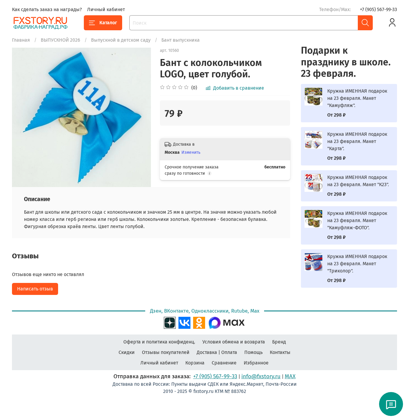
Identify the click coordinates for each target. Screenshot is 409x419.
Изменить (190, 152)
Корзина (195, 363)
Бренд (279, 342)
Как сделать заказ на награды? (47, 9)
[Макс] (227, 322)
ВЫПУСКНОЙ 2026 (60, 40)
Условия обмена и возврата (233, 342)
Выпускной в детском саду (121, 40)
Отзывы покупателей (166, 352)
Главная (21, 40)
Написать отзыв (35, 289)
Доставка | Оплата (217, 352)
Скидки (127, 352)
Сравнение (224, 363)
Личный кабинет (106, 9)
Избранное (256, 363)
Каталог (108, 22)
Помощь (253, 352)
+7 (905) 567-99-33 (378, 9)
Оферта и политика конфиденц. (159, 342)
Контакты (280, 352)
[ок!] (199, 322)
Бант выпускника (180, 40)
